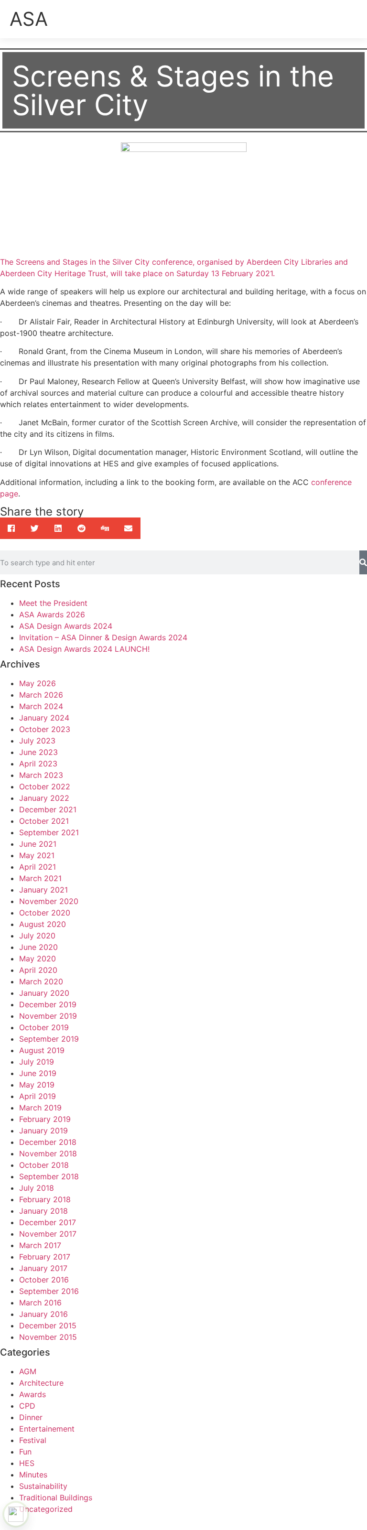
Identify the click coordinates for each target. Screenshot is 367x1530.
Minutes (33, 1474)
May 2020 (37, 958)
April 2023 (38, 763)
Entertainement (47, 1428)
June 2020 (38, 947)
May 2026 (37, 683)
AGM (27, 1371)
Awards (32, 1394)
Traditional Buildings (55, 1497)
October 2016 (44, 1279)
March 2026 (41, 695)
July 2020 (37, 935)
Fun (25, 1451)
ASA (29, 19)
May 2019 (36, 1084)
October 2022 (44, 786)
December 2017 (47, 1222)
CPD (27, 1406)
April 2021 (37, 867)
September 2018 (49, 1176)
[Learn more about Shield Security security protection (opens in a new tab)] (15, 1514)
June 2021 (37, 844)
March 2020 (41, 981)
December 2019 (47, 1004)
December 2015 (47, 1325)
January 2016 (43, 1314)
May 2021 (36, 855)
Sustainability (43, 1486)
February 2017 (44, 1256)
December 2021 (47, 809)
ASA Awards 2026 (52, 614)
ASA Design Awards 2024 (65, 626)
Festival (32, 1440)
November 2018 (48, 1153)
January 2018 (43, 1211)
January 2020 (44, 993)
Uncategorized (46, 1509)
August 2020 (42, 924)
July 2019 (36, 1062)
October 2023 (44, 729)
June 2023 (38, 752)
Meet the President (53, 603)
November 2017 (47, 1234)
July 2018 (36, 1188)
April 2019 (37, 1096)
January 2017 (43, 1268)
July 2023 (37, 740)
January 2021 (43, 889)
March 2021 (40, 878)
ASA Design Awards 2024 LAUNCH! (84, 649)
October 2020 (44, 912)
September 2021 (49, 832)
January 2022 (44, 798)
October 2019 (44, 1027)
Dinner (31, 1417)
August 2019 (42, 1050)
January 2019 (43, 1130)
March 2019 (40, 1107)
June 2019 (37, 1073)
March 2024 (41, 706)
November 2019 (48, 1016)
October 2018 (44, 1165)
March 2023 (41, 775)
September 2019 (49, 1039)
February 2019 (45, 1119)
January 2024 (44, 717)
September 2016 (49, 1291)
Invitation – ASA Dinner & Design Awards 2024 (103, 637)
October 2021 (44, 821)
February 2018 (45, 1199)
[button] (350, 17)
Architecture (41, 1383)
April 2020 (38, 970)
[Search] (363, 562)
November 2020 (48, 901)
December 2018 (47, 1142)
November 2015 (48, 1337)
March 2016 (40, 1302)
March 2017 (40, 1245)
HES (26, 1463)
